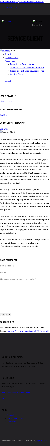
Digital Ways (42, 440)
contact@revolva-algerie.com (21, 331)
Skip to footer (36, 1)
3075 (3, 398)
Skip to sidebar (23, 1)
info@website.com (7, 101)
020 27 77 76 (41, 331)
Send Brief (4, 115)
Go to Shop (4, 128)
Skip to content (7, 1)
